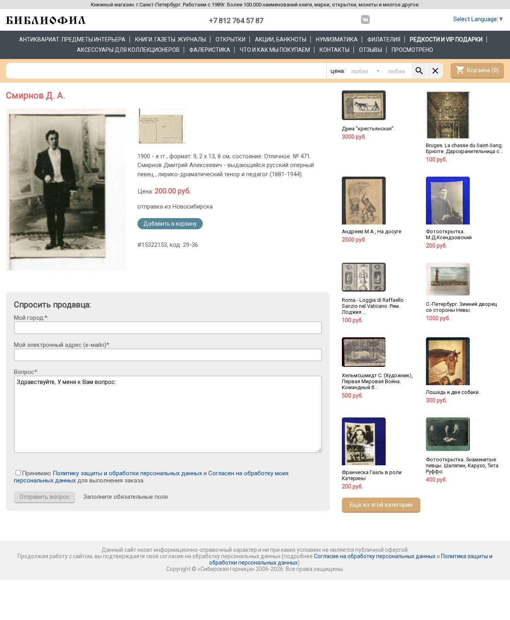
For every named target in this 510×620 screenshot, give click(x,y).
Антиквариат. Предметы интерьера (72, 39)
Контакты (334, 50)
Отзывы (370, 50)
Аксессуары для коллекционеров (128, 50)
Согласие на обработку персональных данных (374, 556)
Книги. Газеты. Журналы (170, 39)
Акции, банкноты (280, 39)
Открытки (230, 39)
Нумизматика (337, 39)
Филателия (383, 39)
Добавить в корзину (170, 223)
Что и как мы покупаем (275, 50)
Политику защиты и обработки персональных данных (127, 473)
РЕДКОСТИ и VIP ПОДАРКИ (446, 39)
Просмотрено (412, 50)
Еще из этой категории (381, 504)
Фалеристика (209, 50)
